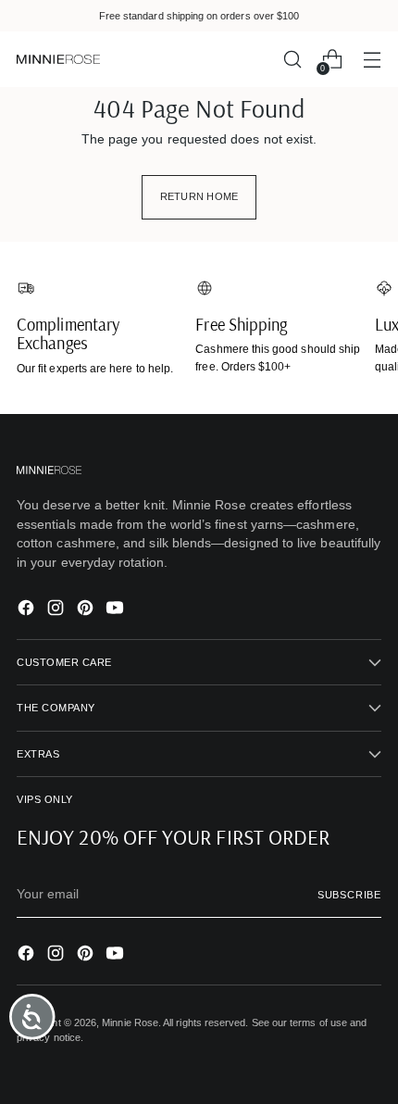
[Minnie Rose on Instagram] (57, 610)
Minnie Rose (130, 1022)
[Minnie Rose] (58, 60)
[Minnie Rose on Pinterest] (87, 610)
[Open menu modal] (372, 60)
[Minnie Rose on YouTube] (117, 610)
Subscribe (349, 894)
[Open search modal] (292, 60)
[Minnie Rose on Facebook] (28, 610)
